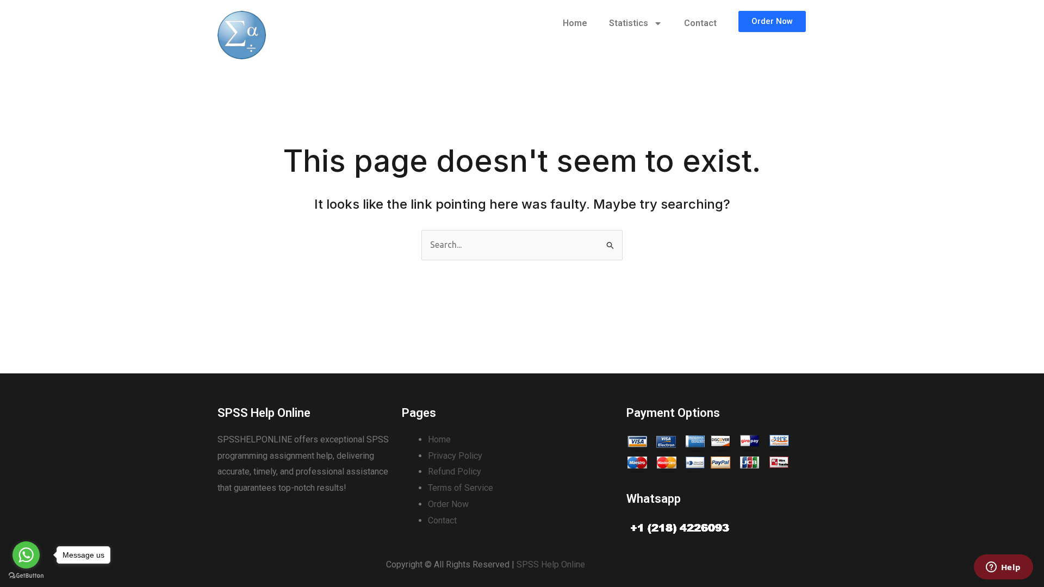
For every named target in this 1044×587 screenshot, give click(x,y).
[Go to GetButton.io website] (26, 575)
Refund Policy (454, 471)
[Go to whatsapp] (26, 555)
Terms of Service (460, 488)
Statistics (628, 23)
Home (575, 23)
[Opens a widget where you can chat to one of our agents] (1003, 568)
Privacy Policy (455, 456)
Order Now (448, 504)
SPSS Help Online (551, 564)
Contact (700, 23)
